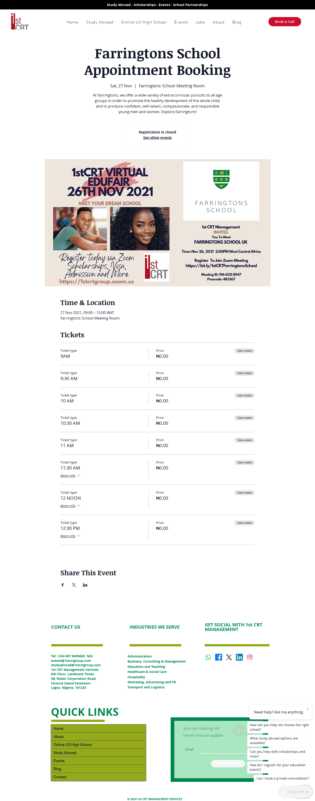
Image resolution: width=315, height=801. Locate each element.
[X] (229, 657)
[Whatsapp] (208, 657)
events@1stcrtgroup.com (71, 660)
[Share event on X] (74, 585)
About (58, 736)
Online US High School (72, 744)
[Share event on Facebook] (62, 585)
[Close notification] (307, 709)
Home (58, 728)
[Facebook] (218, 657)
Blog (57, 768)
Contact (59, 777)
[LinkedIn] (239, 657)
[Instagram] (249, 657)
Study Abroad (64, 752)
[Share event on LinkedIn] (85, 585)
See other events (157, 137)
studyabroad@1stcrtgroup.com (76, 665)
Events (59, 760)
